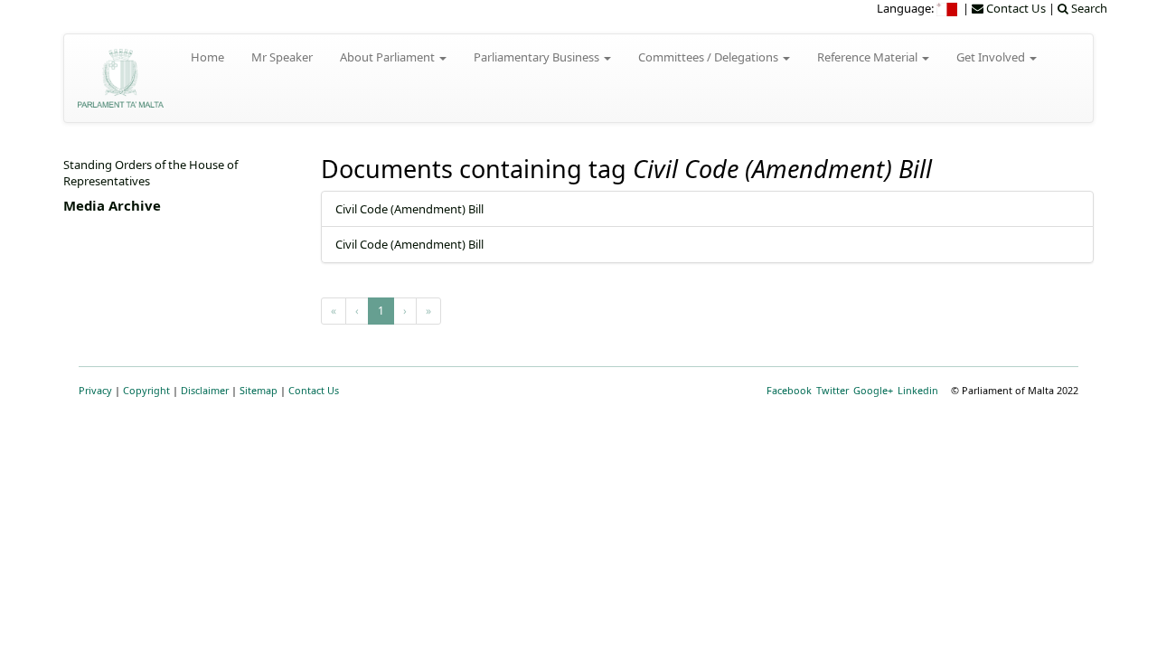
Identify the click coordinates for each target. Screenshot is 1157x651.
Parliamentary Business (538, 57)
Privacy (95, 390)
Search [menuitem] (1087, 8)
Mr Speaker (282, 57)
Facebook (789, 390)
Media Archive (112, 205)
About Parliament (388, 57)
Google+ (873, 390)
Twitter (832, 390)
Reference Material (868, 57)
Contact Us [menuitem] (1014, 8)
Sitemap (258, 390)
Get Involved (992, 57)
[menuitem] (948, 8)
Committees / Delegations (709, 57)
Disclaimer (205, 390)
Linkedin (918, 390)
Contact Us (313, 390)
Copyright (146, 390)
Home (207, 57)
